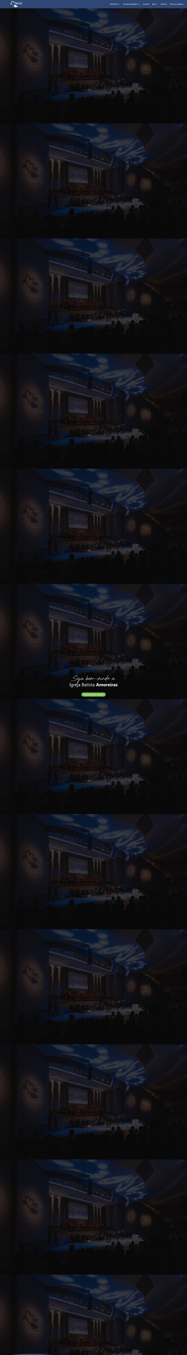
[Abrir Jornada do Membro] (139, 4)
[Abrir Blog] (157, 4)
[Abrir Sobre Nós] (119, 4)
